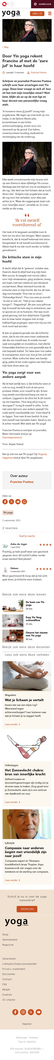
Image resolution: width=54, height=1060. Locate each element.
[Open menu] (49, 13)
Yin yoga (8, 513)
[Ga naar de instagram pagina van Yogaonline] (23, 1012)
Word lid (37, 13)
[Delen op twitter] (11, 501)
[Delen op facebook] (5, 501)
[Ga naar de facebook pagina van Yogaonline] (15, 1012)
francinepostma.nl (12, 438)
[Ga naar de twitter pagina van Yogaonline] (31, 1012)
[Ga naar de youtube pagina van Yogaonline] (39, 1012)
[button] (42, 4)
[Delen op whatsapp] (24, 501)
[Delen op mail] (18, 501)
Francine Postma (38, 73)
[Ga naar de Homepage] (11, 14)
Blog (6, 47)
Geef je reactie (27, 536)
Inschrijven (27, 908)
